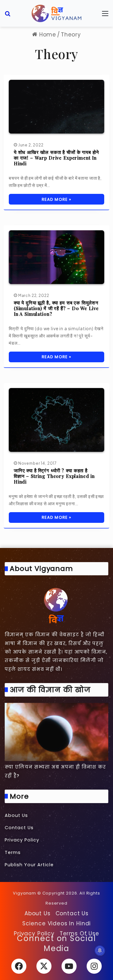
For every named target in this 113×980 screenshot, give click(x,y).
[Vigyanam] (56, 13)
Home (46, 34)
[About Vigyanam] (56, 605)
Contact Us (19, 827)
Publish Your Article (29, 865)
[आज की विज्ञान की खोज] (56, 732)
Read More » (56, 199)
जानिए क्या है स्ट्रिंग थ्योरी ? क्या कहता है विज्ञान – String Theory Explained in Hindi (54, 476)
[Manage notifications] (100, 950)
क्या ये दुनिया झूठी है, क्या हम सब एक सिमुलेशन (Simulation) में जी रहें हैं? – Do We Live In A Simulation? (56, 308)
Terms (13, 852)
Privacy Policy (22, 840)
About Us (16, 815)
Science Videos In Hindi (56, 923)
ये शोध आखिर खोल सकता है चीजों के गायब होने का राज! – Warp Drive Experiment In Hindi (56, 158)
